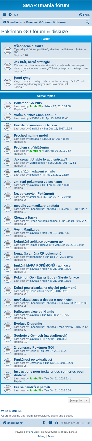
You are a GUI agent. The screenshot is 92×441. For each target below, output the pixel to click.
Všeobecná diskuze (28, 46)
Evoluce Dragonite (28, 323)
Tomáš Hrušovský (40, 244)
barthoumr (35, 256)
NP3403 (34, 118)
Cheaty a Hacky (25, 217)
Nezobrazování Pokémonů (34, 193)
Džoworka (35, 362)
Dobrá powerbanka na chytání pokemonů (45, 288)
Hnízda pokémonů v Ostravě (35, 125)
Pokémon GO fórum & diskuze (34, 31)
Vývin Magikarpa (26, 229)
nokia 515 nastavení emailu (34, 171)
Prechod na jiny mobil (31, 135)
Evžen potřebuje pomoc (43, 220)
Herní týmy (22, 78)
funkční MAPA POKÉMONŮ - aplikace (42, 265)
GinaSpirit (35, 128)
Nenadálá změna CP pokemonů (38, 253)
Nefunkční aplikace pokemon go (38, 241)
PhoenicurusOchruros (42, 208)
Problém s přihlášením (31, 147)
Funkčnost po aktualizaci (33, 359)
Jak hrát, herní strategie (32, 62)
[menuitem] (13, 15)
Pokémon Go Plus (28, 103)
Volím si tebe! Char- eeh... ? (35, 115)
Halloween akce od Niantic (34, 311)
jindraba (34, 138)
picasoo (34, 174)
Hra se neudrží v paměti (32, 387)
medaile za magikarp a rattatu (36, 205)
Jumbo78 (35, 106)
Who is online (11, 410)
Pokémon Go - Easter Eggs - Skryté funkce (46, 277)
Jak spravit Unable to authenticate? (40, 159)
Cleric (32, 291)
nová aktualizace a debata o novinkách (43, 299)
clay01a (34, 184)
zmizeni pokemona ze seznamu (38, 181)
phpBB (33, 431)
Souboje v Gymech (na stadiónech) (40, 335)
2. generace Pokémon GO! (34, 347)
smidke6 (34, 196)
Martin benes (37, 162)
